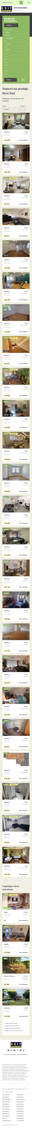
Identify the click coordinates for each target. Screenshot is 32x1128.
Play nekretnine (5, 1111)
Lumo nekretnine (20, 1120)
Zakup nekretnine (20, 1118)
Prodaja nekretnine (6, 1120)
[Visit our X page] (17, 1050)
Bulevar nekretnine (21, 1099)
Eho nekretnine (20, 1104)
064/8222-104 (17, 10)
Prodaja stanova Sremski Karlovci (13, 1028)
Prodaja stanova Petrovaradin (12, 1025)
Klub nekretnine (5, 1104)
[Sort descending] (24, 109)
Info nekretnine (20, 1097)
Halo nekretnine (20, 1101)
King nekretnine (5, 1113)
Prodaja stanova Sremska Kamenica (13, 1030)
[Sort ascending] (21, 109)
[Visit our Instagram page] (11, 1050)
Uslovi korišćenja (22, 1054)
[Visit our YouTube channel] (14, 1050)
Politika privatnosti (10, 1054)
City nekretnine (20, 1094)
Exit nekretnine (20, 1108)
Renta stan (4, 1118)
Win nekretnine (20, 1106)
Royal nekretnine (6, 1099)
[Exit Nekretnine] (6, 9)
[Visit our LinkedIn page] (21, 1050)
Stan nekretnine (5, 1108)
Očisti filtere (23, 80)
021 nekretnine (5, 1097)
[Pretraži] (21, 2)
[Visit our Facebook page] (8, 1050)
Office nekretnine (6, 1101)
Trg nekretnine (20, 1113)
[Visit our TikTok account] (24, 1050)
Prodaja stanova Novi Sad (11, 1023)
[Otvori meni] (29, 2)
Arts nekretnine (5, 1116)
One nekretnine (20, 1116)
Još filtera (11, 25)
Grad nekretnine (5, 1094)
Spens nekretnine (6, 1106)
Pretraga (10, 79)
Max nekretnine (20, 1111)
